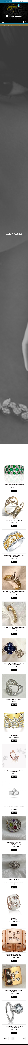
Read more (14, 924)
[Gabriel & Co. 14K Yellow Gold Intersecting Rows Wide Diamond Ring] (14, 725)
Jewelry (7, 25)
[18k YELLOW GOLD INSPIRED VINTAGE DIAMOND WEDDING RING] (14, 619)
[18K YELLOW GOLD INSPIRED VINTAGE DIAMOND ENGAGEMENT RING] (14, 583)
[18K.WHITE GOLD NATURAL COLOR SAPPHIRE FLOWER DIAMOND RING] (14, 655)
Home (2, 25)
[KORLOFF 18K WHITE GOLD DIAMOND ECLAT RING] (14, 798)
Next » (23, 1038)
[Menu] (2, 22)
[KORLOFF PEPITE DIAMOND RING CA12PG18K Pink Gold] (14, 982)
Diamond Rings (17, 25)
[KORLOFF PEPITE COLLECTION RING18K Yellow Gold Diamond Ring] (14, 946)
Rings (11, 25)
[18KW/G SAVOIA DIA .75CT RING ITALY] (14, 690)
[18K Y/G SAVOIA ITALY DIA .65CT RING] (14, 511)
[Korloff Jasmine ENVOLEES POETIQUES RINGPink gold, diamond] (14, 762)
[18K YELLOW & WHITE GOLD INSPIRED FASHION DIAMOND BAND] (14, 547)
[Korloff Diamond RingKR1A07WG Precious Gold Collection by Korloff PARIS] (14, 871)
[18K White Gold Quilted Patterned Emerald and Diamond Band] (14, 476)
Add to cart (14, 491)
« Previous (5, 1038)
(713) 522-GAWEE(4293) (15, 16)
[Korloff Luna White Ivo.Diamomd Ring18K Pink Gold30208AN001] (14, 909)
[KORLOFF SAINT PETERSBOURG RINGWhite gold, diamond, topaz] (14, 1018)
